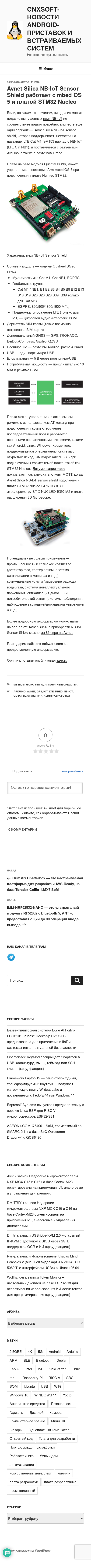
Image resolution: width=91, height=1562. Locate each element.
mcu (13, 1377)
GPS (39, 691)
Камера (55, 1412)
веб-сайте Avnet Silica (29, 626)
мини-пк (64, 1473)
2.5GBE (16, 1351)
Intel (28, 1368)
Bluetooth (43, 1360)
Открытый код (21, 1438)
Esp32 (14, 1368)
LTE (51, 691)
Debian (61, 1360)
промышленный (22, 1490)
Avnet (31, 691)
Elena (35, 82)
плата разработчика (60, 1481)
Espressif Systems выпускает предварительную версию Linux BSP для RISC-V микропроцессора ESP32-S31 (45, 1110)
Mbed (59, 691)
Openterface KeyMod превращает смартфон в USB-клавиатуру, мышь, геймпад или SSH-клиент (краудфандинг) (43, 1062)
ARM (14, 1360)
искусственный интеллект (31, 1473)
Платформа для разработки (32, 1447)
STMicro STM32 (32, 684)
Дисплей (36, 1412)
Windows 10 (19, 1394)
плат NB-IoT (52, 118)
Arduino (20, 691)
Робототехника (22, 1455)
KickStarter (57, 1368)
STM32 (31, 695)
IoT (45, 691)
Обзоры (16, 1429)
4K (30, 1351)
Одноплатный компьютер (48, 1429)
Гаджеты (17, 1412)
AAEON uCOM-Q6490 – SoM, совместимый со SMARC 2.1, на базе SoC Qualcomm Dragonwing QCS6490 (44, 1131)
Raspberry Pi (32, 1377)
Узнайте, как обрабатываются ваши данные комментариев (43, 815)
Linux (76, 1368)
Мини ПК (58, 1420)
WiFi (57, 1386)
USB (44, 1386)
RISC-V (54, 1377)
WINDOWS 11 (45, 1394)
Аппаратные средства (61, 684)
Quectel (20, 695)
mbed (17, 684)
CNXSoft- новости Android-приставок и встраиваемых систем (54, 28)
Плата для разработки (53, 695)
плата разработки (24, 1481)
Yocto (67, 1394)
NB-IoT (68, 691)
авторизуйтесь (71, 771)
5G (40, 1351)
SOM (14, 1386)
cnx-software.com (49, 643)
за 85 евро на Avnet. (57, 632)
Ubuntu (29, 1386)
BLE (27, 1360)
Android (54, 1351)
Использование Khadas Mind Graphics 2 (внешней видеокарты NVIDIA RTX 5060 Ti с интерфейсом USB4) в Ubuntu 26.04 (43, 1262)
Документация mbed (49, 468)
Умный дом (49, 1455)
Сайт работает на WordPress (29, 1550)
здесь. (61, 660)
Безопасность (62, 1403)
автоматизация (22, 1464)
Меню (48, 68)
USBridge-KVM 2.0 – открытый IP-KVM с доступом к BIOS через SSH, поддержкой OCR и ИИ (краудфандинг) (43, 1241)
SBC (70, 1377)
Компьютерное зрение (27, 1420)
